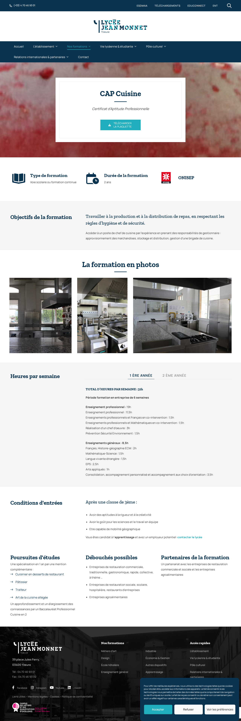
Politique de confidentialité (77, 696)
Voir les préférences (220, 709)
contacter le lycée (189, 537)
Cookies (54, 696)
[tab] (141, 375)
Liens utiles (18, 696)
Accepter (158, 709)
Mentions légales (38, 696)
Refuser (188, 709)
